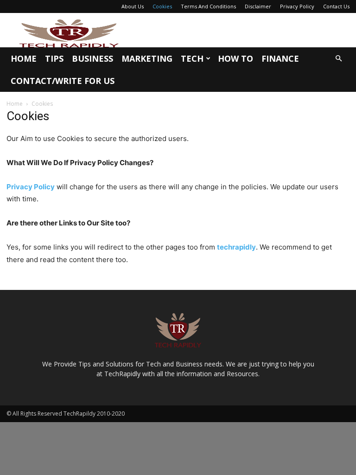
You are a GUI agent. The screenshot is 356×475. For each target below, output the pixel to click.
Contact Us (336, 6)
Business (92, 58)
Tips (54, 58)
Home (24, 58)
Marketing (146, 58)
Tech (192, 58)
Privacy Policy (297, 6)
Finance (280, 58)
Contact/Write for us (62, 80)
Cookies (162, 6)
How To (235, 58)
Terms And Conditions (208, 6)
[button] (338, 58)
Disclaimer (258, 6)
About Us (132, 6)
